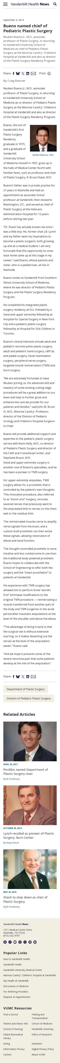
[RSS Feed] (5, 942)
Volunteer (37, 1043)
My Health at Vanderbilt (15, 980)
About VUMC (39, 1054)
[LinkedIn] (30, 942)
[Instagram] (20, 942)
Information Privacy (13, 1049)
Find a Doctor (10, 1014)
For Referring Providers (15, 991)
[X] (25, 942)
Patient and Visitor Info (15, 1023)
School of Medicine (42, 1023)
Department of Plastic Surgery (26, 689)
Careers (7, 1054)
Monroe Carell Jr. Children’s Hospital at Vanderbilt (29, 975)
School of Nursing (13, 1029)
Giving (6, 1043)
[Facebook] (10, 942)
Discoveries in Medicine (16, 986)
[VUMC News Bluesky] (35, 942)
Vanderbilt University (43, 1029)
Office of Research (42, 1034)
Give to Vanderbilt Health (16, 959)
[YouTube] (15, 942)
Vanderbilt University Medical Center (22, 970)
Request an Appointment (16, 996)
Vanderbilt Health (12, 964)
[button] (5, 4)
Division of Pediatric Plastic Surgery (29, 698)
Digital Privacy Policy (43, 1049)
